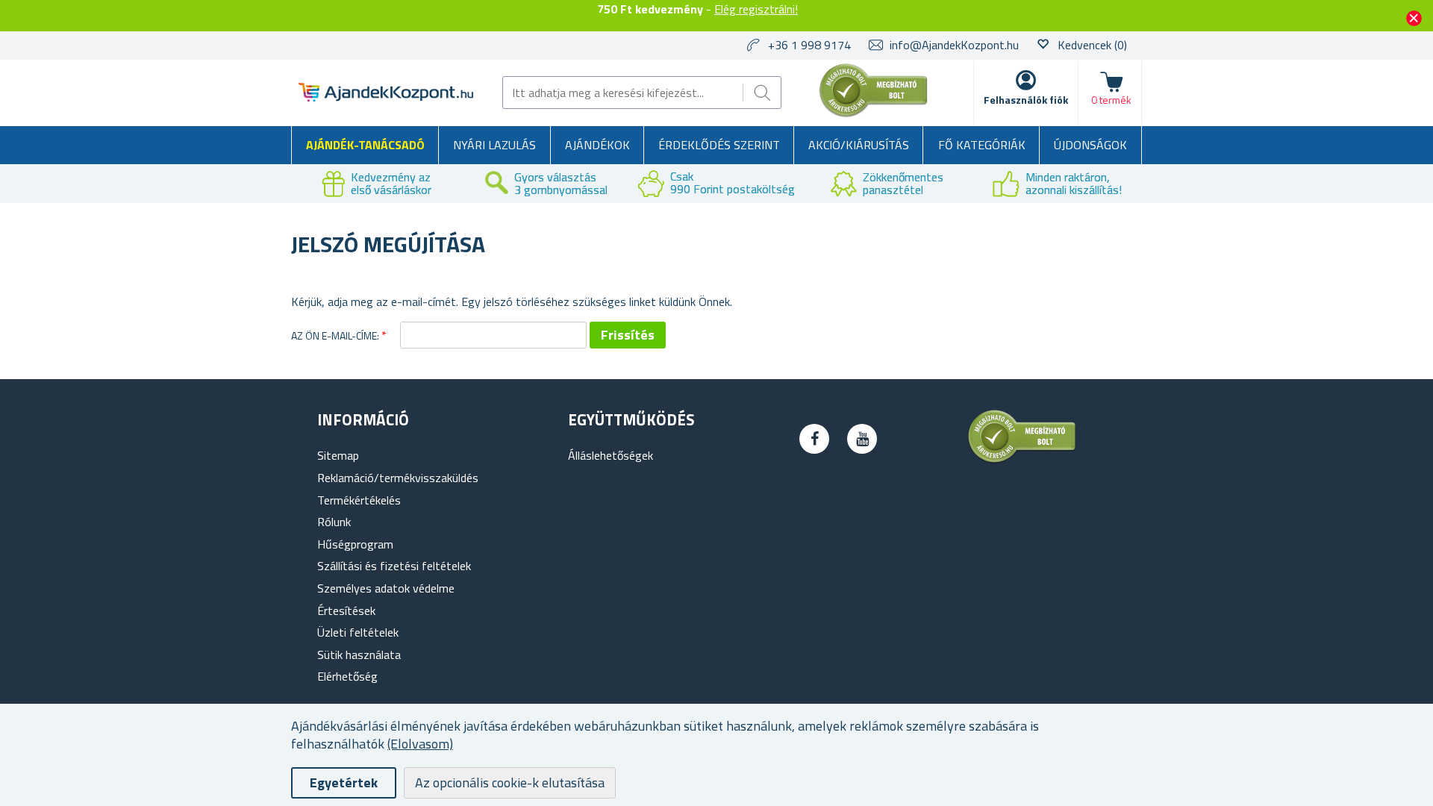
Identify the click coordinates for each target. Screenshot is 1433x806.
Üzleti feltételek (358, 632)
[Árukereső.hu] (874, 114)
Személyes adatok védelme (386, 588)
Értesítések (346, 610)
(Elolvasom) (420, 744)
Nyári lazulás (494, 145)
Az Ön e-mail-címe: (335, 335)
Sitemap (338, 455)
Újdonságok (1090, 145)
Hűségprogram (355, 544)
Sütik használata (359, 654)
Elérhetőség (347, 676)
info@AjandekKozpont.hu (954, 45)
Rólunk (334, 522)
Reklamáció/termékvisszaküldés (397, 478)
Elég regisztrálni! (756, 9)
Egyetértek (344, 782)
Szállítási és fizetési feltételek (394, 566)
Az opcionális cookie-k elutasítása (510, 782)
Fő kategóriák (981, 145)
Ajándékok (597, 145)
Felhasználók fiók (1026, 99)
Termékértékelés (359, 500)
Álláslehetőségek (610, 455)
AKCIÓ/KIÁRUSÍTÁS (858, 145)
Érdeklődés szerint (719, 145)
